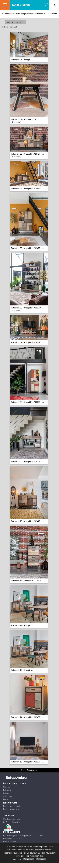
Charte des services (11, 818)
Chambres (7, 796)
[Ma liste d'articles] (46, 5)
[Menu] (5, 5)
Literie (5, 799)
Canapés (7, 786)
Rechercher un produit (12, 806)
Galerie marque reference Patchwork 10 (30, 14)
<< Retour (53, 13)
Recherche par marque (12, 809)
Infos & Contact (9, 841)
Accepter (41, 859)
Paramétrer (28, 859)
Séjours (6, 793)
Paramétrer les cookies (12, 838)
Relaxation (7, 790)
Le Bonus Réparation (11, 822)
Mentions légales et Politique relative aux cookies (23, 835)
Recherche (8, 14)
